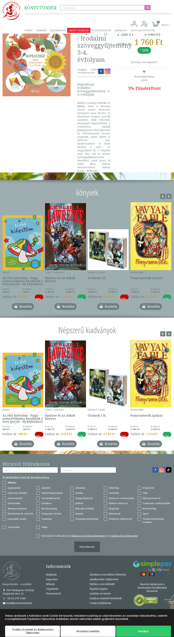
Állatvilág (114, 487)
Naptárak (114, 508)
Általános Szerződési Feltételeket (88, 535)
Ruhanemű (114, 513)
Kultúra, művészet (118, 503)
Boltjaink (51, 574)
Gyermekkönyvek (50, 498)
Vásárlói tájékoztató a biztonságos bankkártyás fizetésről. (152, 588)
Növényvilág (149, 508)
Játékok (79, 503)
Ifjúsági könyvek (151, 498)
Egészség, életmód (17, 492)
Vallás (44, 527)
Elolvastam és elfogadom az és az (89, 535)
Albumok (80, 487)
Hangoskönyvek (84, 498)
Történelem (14, 527)
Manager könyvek (17, 508)
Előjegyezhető (101, 30)
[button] (162, 22)
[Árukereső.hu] (146, 601)
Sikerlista (121, 30)
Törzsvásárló (49, 37)
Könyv (29, 30)
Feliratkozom (87, 546)
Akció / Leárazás (79, 30)
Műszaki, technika (84, 508)
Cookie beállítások (100, 603)
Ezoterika (114, 492)
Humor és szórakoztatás (121, 498)
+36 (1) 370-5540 (15, 598)
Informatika (14, 503)
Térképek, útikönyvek (120, 518)
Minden (12, 482)
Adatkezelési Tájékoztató (104, 579)
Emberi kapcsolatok (52, 492)
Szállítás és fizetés (143, 30)
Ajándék (41, 30)
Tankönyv (46, 518)
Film (145, 492)
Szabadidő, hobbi (17, 518)
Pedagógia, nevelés (51, 513)
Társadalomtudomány (86, 518)
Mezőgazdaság (49, 508)
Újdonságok (57, 30)
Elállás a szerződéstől (102, 584)
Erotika (79, 492)
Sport (146, 513)
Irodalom (46, 503)
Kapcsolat (31, 37)
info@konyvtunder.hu (19, 603)
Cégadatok (52, 588)
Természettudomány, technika (153, 520)
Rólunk (50, 584)
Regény (79, 513)
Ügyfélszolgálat (99, 588)
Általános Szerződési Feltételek (108, 574)
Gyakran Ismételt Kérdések (105, 598)
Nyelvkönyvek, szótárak (20, 513)
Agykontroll (14, 487)
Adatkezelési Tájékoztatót (124, 535)
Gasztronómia (15, 498)
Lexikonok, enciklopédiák (156, 503)
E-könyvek (148, 487)
